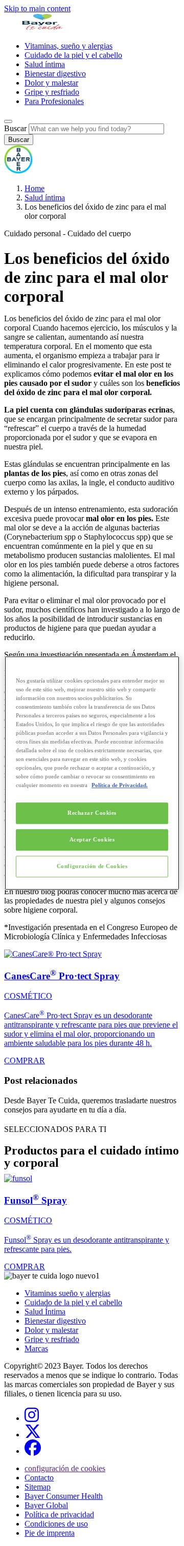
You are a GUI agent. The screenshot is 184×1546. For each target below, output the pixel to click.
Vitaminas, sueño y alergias (68, 46)
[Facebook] (33, 1451)
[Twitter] (33, 1434)
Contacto (39, 1477)
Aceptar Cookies (92, 839)
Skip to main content (37, 8)
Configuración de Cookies (92, 866)
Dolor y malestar (51, 82)
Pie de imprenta (50, 1533)
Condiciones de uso (56, 1523)
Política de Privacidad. (119, 785)
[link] (92, 1007)
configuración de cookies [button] (65, 1468)
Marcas (36, 1348)
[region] (92, 773)
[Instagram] (32, 1418)
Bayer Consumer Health (64, 1496)
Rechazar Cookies (92, 813)
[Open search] (8, 121)
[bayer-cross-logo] (18, 171)
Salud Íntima (45, 1311)
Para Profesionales (54, 101)
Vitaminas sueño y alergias (67, 1293)
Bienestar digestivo (55, 73)
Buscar (15, 128)
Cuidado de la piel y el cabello (73, 55)
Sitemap (38, 1486)
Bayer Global (46, 1505)
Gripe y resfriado (52, 92)
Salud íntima (45, 64)
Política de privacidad (59, 1514)
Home (34, 188)
